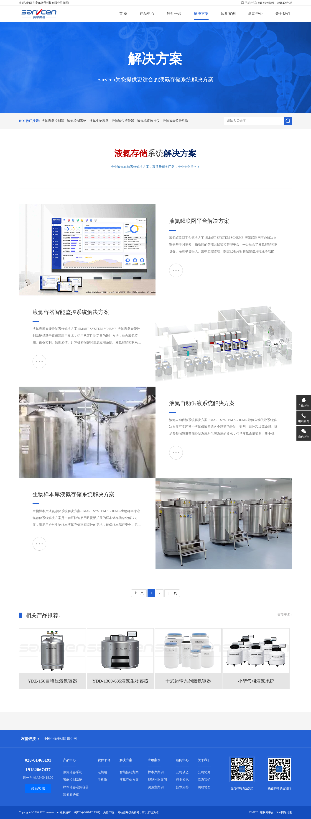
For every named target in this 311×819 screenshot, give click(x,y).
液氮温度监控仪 (148, 121)
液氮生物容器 (99, 121)
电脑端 (102, 772)
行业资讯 (182, 779)
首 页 (123, 13)
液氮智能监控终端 (175, 121)
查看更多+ (285, 614)
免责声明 (108, 812)
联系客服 (38, 789)
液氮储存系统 (72, 772)
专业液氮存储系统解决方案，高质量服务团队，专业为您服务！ (155, 167)
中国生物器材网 (55, 738)
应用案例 (228, 13)
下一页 (172, 593)
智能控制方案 (129, 772)
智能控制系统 (72, 779)
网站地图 (204, 787)
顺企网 (72, 738)
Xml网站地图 (284, 812)
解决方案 (201, 13)
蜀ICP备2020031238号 (87, 812)
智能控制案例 (157, 779)
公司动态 (182, 772)
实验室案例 (156, 787)
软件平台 (174, 13)
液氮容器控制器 (53, 121)
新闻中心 (255, 13)
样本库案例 (156, 772)
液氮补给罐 (71, 794)
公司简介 (204, 772)
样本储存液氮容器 (76, 787)
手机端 (102, 779)
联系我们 (204, 779)
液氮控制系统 (76, 121)
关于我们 (282, 13)
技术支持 (182, 787)
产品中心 (147, 13)
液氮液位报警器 (123, 121)
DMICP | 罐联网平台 (261, 812)
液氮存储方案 (129, 779)
